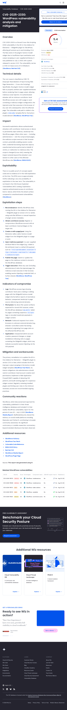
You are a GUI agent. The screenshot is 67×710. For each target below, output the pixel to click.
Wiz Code (5, 662)
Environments (6, 673)
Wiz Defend (6, 668)
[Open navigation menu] (63, 3)
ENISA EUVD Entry (11, 447)
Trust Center (49, 673)
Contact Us (49, 670)
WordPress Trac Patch (22, 368)
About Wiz (48, 660)
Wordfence (7, 68)
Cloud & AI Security (8, 660)
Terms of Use (45, 702)
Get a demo (49, 631)
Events (48, 668)
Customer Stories (28, 660)
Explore (15, 591)
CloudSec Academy (29, 668)
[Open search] (60, 2)
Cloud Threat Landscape (30, 673)
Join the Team (49, 662)
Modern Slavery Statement (57, 702)
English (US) (8, 685)
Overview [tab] (49, 30)
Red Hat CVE (15, 68)
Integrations (6, 670)
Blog (25, 665)
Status (29, 702)
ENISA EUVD (26, 160)
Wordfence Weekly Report (14, 453)
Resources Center (29, 670)
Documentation (7, 675)
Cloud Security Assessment (31, 675)
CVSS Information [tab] (60, 30)
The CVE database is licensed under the (33, 695)
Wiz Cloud (5, 665)
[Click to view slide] (7, 635)
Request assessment (55, 109)
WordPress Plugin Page (13, 456)
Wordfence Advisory (12, 439)
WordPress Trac (27, 116)
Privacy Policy (36, 702)
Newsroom (49, 665)
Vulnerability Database (10, 9)
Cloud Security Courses (30, 662)
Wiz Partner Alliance (51, 675)
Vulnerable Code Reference (14, 444)
